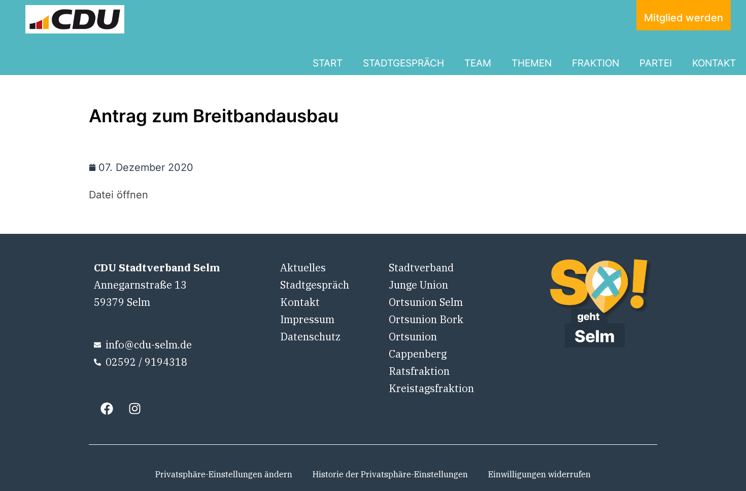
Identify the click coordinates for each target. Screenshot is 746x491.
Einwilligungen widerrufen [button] (539, 474)
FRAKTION (595, 63)
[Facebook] (106, 409)
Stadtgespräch (314, 285)
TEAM (477, 63)
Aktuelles (303, 267)
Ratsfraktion (419, 371)
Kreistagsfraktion (431, 388)
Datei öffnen (118, 195)
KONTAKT (714, 63)
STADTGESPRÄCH (403, 63)
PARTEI (655, 63)
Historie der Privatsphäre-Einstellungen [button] (390, 474)
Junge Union (418, 285)
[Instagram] (134, 409)
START (328, 63)
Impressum (307, 319)
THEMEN (532, 63)
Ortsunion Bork (426, 319)
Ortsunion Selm (426, 302)
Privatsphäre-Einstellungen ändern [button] (223, 474)
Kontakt (300, 302)
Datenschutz (310, 336)
